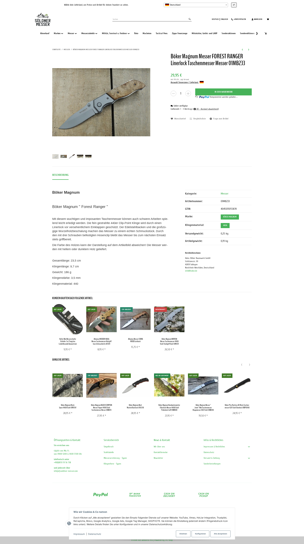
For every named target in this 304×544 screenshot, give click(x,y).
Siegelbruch (109, 446)
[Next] (249, 365)
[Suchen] (190, 19)
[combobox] (196, 5)
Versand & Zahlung (212, 458)
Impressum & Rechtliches (214, 446)
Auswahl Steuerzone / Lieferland (185, 82)
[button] (255, 33)
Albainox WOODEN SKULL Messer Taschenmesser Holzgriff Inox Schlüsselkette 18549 (101, 341)
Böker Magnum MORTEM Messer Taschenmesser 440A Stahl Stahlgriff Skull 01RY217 (169, 341)
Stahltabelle (109, 452)
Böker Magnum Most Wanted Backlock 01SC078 (135, 406)
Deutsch (215, 19)
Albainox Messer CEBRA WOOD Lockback (135, 340)
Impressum (79, 534)
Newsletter (158, 458)
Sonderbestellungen (212, 463)
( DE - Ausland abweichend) (206, 109)
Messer (224, 193)
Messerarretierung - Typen (115, 458)
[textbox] (196, 5)
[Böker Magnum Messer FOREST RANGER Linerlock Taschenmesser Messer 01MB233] (101, 102)
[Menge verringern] (173, 93)
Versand (186, 79)
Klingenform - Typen (112, 463)
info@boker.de (191, 270)
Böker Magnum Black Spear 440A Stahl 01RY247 (67, 406)
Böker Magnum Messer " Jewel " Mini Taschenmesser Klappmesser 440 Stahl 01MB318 (203, 407)
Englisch (224, 19)
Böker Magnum (230, 217)
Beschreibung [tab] (60, 175)
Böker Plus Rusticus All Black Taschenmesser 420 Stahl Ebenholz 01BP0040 (237, 406)
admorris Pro (147, 540)
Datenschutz (94, 534)
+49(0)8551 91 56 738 (62, 462)
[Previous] (241, 365)
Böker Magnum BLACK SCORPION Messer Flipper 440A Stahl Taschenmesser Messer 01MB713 (101, 407)
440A (225, 225)
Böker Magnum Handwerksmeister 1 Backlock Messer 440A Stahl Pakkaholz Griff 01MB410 (169, 407)
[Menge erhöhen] (188, 93)
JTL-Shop (169, 540)
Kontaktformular (161, 452)
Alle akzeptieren (220, 534)
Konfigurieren (200, 534)
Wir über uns (159, 446)
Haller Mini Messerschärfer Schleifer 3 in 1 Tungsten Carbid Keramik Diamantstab (68, 341)
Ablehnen (183, 534)
